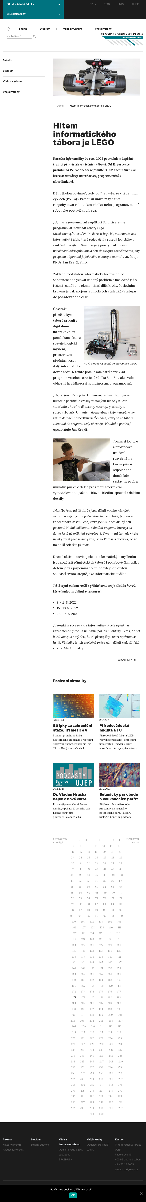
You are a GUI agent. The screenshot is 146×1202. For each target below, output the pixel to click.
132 (92, 950)
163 (101, 980)
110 (111, 927)
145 (101, 962)
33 (96, 863)
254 (110, 1067)
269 (83, 1084)
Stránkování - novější (60, 840)
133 (101, 950)
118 (74, 939)
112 (75, 933)
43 (120, 869)
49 (113, 875)
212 (110, 1026)
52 (80, 880)
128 (110, 945)
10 (81, 846)
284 (110, 1096)
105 (119, 921)
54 (96, 880)
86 (72, 910)
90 (104, 910)
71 (121, 892)
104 (110, 921)
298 (92, 1114)
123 (118, 939)
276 (92, 1090)
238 (73, 1055)
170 (111, 986)
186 (92, 1003)
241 (101, 1055)
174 (92, 991)
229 (101, 1044)
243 (120, 1055)
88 (88, 910)
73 (80, 898)
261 (120, 1073)
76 (104, 898)
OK (73, 1195)
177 (119, 991)
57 (120, 880)
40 (96, 869)
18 (88, 852)
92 (120, 910)
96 (96, 916)
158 (110, 974)
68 (96, 892)
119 (83, 939)
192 (92, 1009)
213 (119, 1026)
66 (80, 892)
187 (101, 1003)
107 (84, 927)
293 (82, 1108)
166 (74, 986)
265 (101, 1079)
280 (73, 1096)
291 (120, 1102)
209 (83, 1026)
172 (74, 991)
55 (104, 880)
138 (92, 956)
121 (100, 939)
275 (83, 1090)
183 (119, 997)
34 (104, 863)
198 (92, 1015)
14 (111, 846)
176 (110, 991)
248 (111, 1061)
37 (72, 869)
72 (72, 898)
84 (112, 904)
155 (83, 974)
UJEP (135, 4)
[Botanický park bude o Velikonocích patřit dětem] (119, 775)
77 (112, 898)
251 (82, 1067)
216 (92, 1032)
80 (80, 904)
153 (119, 968)
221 (82, 1038)
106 (74, 927)
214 (74, 1032)
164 (110, 980)
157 (101, 974)
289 (101, 1102)
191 (83, 1009)
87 (80, 910)
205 (101, 1020)
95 (88, 916)
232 (73, 1050)
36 (120, 863)
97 (104, 916)
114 (92, 933)
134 (110, 950)
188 (110, 1003)
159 (119, 974)
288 (92, 1102)
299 (101, 1114)
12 (96, 846)
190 (74, 1009)
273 (120, 1084)
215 (83, 1032)
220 (73, 1038)
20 (104, 852)
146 (110, 962)
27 (104, 857)
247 (101, 1061)
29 (120, 857)
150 (92, 968)
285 (120, 1096)
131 (83, 950)
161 (83, 980)
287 (83, 1102)
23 (72, 857)
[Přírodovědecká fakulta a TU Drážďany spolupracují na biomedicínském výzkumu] (119, 706)
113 (83, 933)
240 (92, 1055)
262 (73, 1079)
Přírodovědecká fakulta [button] (20, 4)
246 (92, 1061)
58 (72, 886)
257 (83, 1073)
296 (111, 1108)
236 (111, 1050)
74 (88, 898)
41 (104, 869)
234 (92, 1050)
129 (119, 945)
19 (96, 852)
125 (83, 945)
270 (92, 1084)
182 (110, 997)
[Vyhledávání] (35, 36)
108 (93, 927)
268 (73, 1084)
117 (118, 933)
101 (83, 921)
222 (92, 1038)
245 (82, 1061)
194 (110, 1009)
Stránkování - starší (133, 840)
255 (120, 1067)
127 (101, 945)
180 (92, 997)
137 (83, 956)
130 (74, 950)
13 (103, 846)
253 (101, 1067)
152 (110, 968)
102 (92, 921)
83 (104, 904)
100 (74, 921)
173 (83, 991)
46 (88, 875)
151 (101, 968)
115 (100, 933)
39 (88, 869)
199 (101, 1015)
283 (101, 1096)
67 (88, 892)
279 (120, 1090)
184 (74, 1003)
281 (82, 1096)
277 (101, 1090)
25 (88, 857)
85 (120, 904)
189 (119, 1003)
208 (74, 1026)
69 (105, 892)
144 (92, 962)
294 (92, 1108)
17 (81, 852)
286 (73, 1102)
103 (101, 921)
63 (112, 886)
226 (73, 1044)
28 (112, 857)
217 (101, 1032)
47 (96, 875)
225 (120, 1038)
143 (83, 962)
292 (73, 1108)
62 (104, 886)
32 (88, 863)
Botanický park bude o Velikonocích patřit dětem (118, 799)
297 (120, 1108)
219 (119, 1032)
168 (92, 986)
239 (82, 1055)
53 (88, 880)
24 (80, 857)
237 (120, 1050)
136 (74, 956)
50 (121, 875)
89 (96, 910)
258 (92, 1073)
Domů (60, 106)
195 (119, 1009)
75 (96, 898)
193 (101, 1009)
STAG (107, 4)
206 (111, 1020)
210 (93, 1026)
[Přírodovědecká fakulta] (8, 28)
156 (92, 974)
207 (120, 1020)
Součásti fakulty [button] (16, 14)
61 (96, 886)
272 (111, 1084)
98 (113, 916)
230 (111, 1044)
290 (111, 1102)
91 (113, 910)
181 (101, 997)
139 (101, 956)
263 (82, 1079)
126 (92, 945)
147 (119, 962)
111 (119, 927)
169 (102, 986)
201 (120, 1015)
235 (101, 1050)
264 (92, 1079)
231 (120, 1044)
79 (72, 904)
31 (80, 863)
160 (74, 980)
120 (92, 939)
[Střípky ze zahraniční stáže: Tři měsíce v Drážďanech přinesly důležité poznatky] (73, 706)
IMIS (121, 4)
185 (83, 1003)
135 (119, 950)
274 (73, 1090)
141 (119, 956)
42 (112, 869)
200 (110, 1015)
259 (101, 1073)
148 (74, 968)
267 (120, 1079)
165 (119, 980)
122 (109, 939)
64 (120, 886)
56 (112, 880)
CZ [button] (91, 4)
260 (111, 1073)
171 (119, 986)
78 (120, 898)
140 (110, 956)
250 (73, 1067)
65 (72, 892)
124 (74, 945)
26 (96, 857)
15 (119, 846)
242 (111, 1055)
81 (89, 904)
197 (83, 1015)
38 (80, 869)
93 (71, 916)
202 (73, 1020)
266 (111, 1079)
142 (73, 962)
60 (88, 886)
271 (101, 1084)
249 (120, 1061)
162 (92, 980)
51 (72, 880)
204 (92, 1020)
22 (120, 852)
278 (111, 1090)
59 (80, 886)
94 (80, 916)
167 (83, 986)
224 (110, 1038)
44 (71, 875)
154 (74, 974)
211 (101, 1026)
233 (82, 1050)
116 (109, 933)
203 (82, 1020)
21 (112, 852)
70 (113, 892)
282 (92, 1096)
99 (121, 916)
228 (92, 1044)
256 (73, 1073)
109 (102, 927)
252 (92, 1067)
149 (83, 968)
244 (73, 1061)
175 (101, 991)
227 (83, 1044)
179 (83, 997)
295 (101, 1108)
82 (96, 904)
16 (73, 852)
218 (110, 1032)
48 (104, 875)
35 (112, 863)
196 (73, 1015)
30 (72, 863)
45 (80, 875)
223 (101, 1038)
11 (89, 846)
